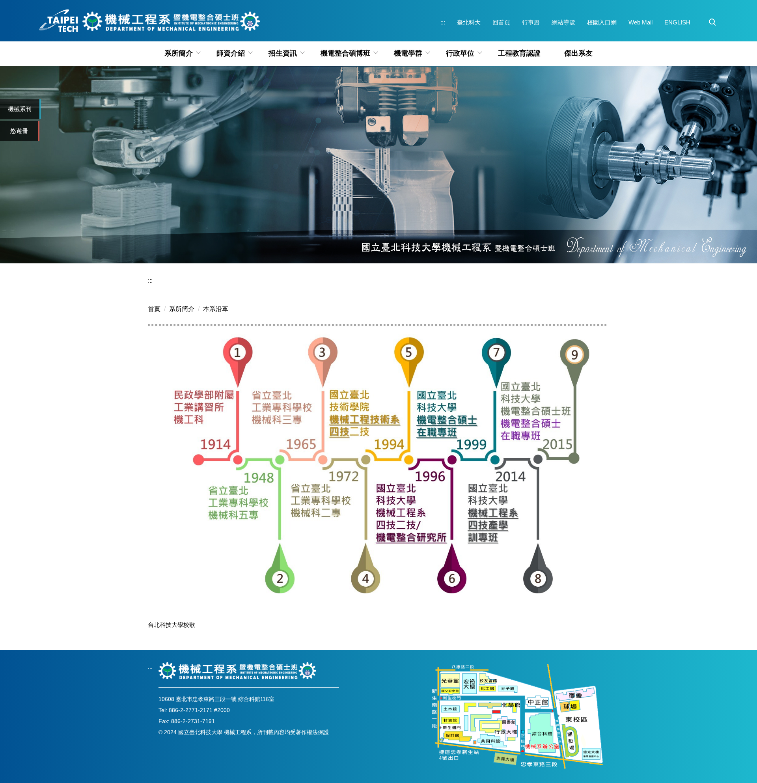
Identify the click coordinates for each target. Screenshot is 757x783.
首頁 (154, 309)
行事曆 (531, 22)
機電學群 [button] (408, 53)
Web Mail (640, 22)
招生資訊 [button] (282, 53)
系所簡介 (181, 309)
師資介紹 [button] (230, 53)
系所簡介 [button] (178, 53)
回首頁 (501, 22)
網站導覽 (563, 22)
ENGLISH (677, 22)
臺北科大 (469, 22)
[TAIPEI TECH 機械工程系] (149, 21)
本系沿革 (215, 309)
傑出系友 (578, 53)
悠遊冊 (19, 130)
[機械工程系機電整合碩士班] (237, 670)
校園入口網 (602, 22)
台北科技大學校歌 (171, 624)
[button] (712, 22)
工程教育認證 (519, 53)
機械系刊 (20, 109)
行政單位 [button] (460, 53)
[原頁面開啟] (378, 164)
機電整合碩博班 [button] (345, 53)
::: (442, 22)
